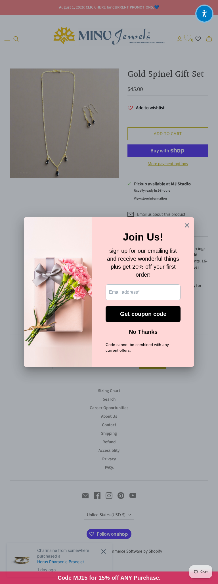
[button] (204, 14)
